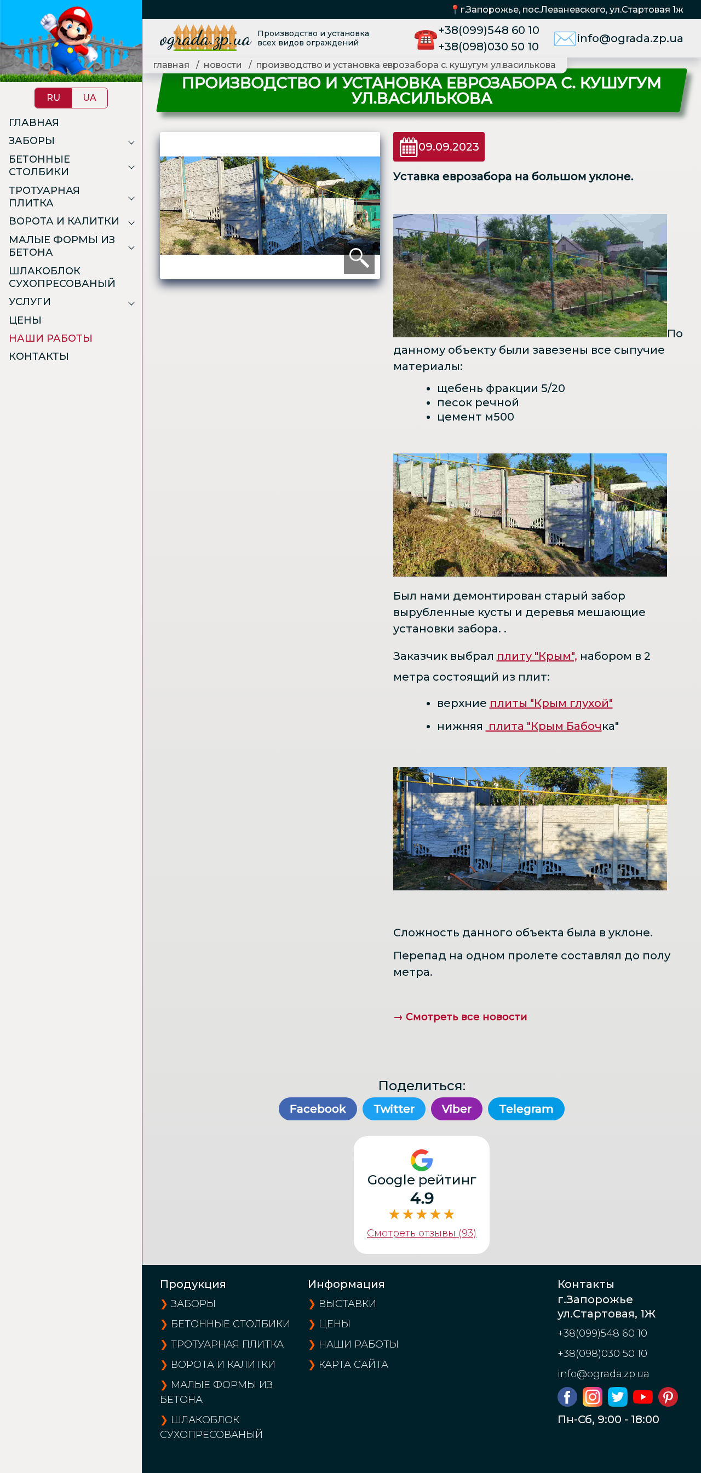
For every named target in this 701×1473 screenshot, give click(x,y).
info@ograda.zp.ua (630, 38)
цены (334, 1324)
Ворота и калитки (64, 221)
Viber (457, 1108)
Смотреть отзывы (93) (421, 1233)
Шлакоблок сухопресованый (62, 277)
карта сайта (353, 1365)
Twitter (394, 1108)
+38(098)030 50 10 (488, 46)
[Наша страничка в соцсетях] (570, 1402)
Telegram (526, 1108)
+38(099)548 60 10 (488, 30)
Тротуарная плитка (44, 197)
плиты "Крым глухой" (551, 703)
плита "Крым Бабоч (544, 726)
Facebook (318, 1108)
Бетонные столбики (39, 165)
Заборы (32, 141)
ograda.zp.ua (205, 38)
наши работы (359, 1344)
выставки (347, 1304)
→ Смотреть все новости (460, 1017)
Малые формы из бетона (62, 246)
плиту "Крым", (537, 656)
